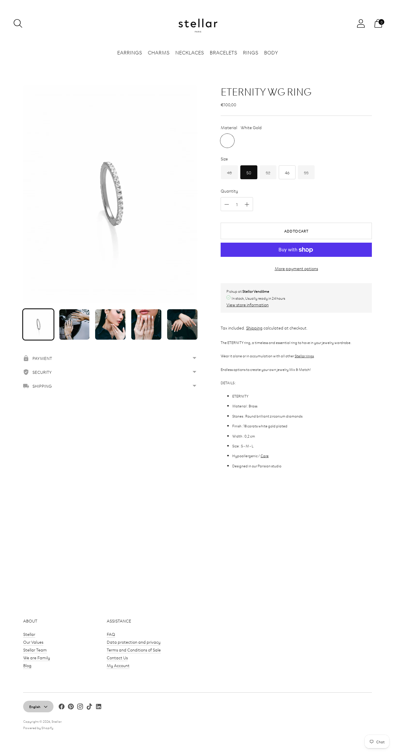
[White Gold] (227, 141)
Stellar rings (304, 355)
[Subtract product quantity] (226, 204)
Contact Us (117, 657)
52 (268, 172)
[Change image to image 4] (146, 324)
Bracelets (223, 52)
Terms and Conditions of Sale (134, 650)
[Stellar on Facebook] (61, 707)
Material (229, 127)
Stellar (29, 634)
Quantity (229, 191)
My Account (118, 665)
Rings (250, 52)
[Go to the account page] (361, 23)
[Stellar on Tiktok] (89, 707)
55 (306, 172)
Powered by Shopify (38, 727)
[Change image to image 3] (110, 324)
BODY (271, 52)
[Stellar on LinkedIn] (98, 707)
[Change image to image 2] (74, 324)
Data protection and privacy (133, 642)
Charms (158, 52)
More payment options (296, 268)
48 (229, 172)
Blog (27, 665)
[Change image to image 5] (182, 324)
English (34, 706)
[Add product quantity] (247, 204)
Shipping (254, 328)
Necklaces (189, 52)
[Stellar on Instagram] (80, 707)
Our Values (33, 642)
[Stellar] (197, 23)
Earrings (129, 52)
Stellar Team (35, 650)
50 (248, 172)
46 (287, 172)
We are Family (36, 657)
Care (265, 455)
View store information (247, 304)
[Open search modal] (18, 23)
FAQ (111, 634)
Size (224, 158)
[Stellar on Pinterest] (70, 707)
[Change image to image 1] (38, 324)
